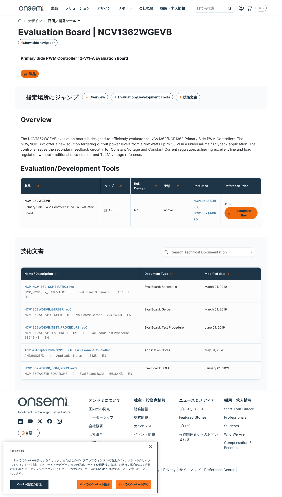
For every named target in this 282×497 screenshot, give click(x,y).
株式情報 (141, 417)
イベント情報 (144, 434)
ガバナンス (143, 426)
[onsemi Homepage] (31, 8)
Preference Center (219, 469)
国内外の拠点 (99, 409)
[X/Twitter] (40, 421)
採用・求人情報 (238, 400)
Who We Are (234, 434)
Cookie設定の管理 (29, 484)
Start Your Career (239, 409)
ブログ (184, 426)
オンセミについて (105, 400)
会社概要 (96, 426)
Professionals (235, 417)
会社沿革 (96, 434)
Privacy (169, 469)
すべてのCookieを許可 (134, 484)
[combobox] (209, 8)
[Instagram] (59, 421)
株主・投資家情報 (150, 400)
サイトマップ (189, 469)
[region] (81, 467)
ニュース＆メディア (197, 400)
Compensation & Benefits (238, 445)
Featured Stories (192, 417)
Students (231, 426)
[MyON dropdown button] (242, 8)
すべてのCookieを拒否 (95, 484)
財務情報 (141, 409)
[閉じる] (151, 446)
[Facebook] (50, 421)
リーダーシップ (101, 417)
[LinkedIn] (21, 421)
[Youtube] (31, 421)
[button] (229, 8)
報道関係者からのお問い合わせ (198, 436)
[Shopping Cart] (251, 8)
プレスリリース (191, 409)
